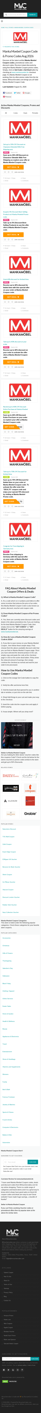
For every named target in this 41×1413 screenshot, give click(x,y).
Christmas (6, 945)
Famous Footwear (9, 1097)
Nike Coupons (8, 1323)
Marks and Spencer (10, 1339)
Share (24, 178)
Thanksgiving (7, 961)
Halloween (6, 976)
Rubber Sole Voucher (10, 905)
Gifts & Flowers (8, 953)
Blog (5, 1296)
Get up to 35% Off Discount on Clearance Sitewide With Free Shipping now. (14, 146)
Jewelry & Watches (9, 1104)
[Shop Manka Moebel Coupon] (20, 37)
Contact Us (7, 1300)
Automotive (6, 1142)
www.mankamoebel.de (20, 72)
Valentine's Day (8, 968)
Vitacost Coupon (8, 889)
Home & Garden (8, 1014)
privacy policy (22, 1365)
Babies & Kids (7, 1135)
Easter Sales (7, 1006)
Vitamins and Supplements (11, 1067)
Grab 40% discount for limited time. (16, 279)
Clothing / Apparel (8, 991)
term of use (31, 1365)
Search (32, 15)
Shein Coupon (7, 874)
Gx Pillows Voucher (9, 882)
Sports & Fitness (8, 1112)
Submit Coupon (8, 1272)
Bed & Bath (6, 1089)
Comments (25, 180)
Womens (5, 1074)
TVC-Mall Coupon (8, 836)
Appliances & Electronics (11, 1036)
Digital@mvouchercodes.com (15, 1258)
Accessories (7, 938)
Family (5, 1082)
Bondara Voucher (9, 1331)
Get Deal (12, 167)
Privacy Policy (8, 1292)
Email (6, 180)
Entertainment (7, 1051)
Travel (5, 1044)
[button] (8, 92)
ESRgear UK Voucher (10, 859)
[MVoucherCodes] (20, 6)
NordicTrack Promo (10, 1335)
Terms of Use (8, 1284)
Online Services (8, 998)
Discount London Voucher (11, 897)
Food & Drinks (7, 1120)
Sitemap (6, 1288)
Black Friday (7, 983)
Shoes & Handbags (9, 1059)
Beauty (5, 1029)
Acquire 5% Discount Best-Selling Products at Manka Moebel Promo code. (15, 214)
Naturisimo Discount (9, 829)
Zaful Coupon (7, 844)
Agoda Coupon (8, 1327)
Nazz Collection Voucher (11, 912)
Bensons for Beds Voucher (11, 867)
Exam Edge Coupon (9, 852)
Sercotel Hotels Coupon (11, 1343)
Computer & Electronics (10, 1127)
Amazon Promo (8, 1315)
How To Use (7, 1276)
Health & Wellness (9, 1021)
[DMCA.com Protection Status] (10, 1381)
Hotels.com (7, 1319)
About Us (6, 1280)
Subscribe (32, 1162)
